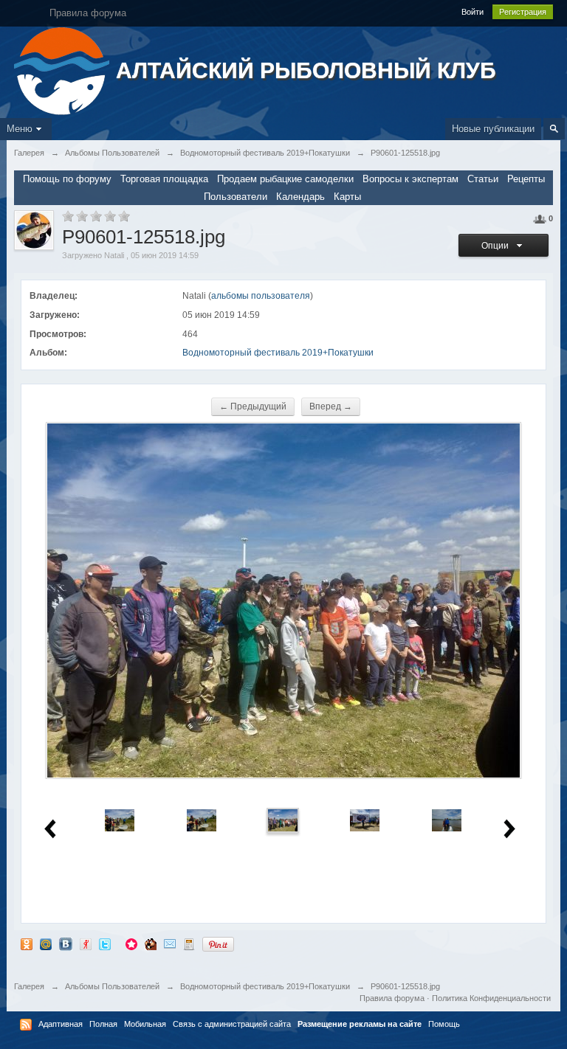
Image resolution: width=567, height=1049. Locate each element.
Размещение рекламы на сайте (360, 1023)
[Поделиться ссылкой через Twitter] (105, 943)
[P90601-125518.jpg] (283, 819)
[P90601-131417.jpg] (364, 819)
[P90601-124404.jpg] (119, 819)
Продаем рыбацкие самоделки (285, 178)
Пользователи (235, 196)
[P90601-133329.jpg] (446, 819)
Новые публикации (493, 128)
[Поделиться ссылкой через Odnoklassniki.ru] (26, 943)
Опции (497, 245)
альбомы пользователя (260, 296)
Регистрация (522, 11)
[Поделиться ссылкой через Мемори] (131, 943)
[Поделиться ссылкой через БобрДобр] (151, 943)
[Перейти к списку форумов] (63, 69)
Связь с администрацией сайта (232, 1023)
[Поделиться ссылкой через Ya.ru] (86, 943)
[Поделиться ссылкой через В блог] (189, 943)
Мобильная (145, 1023)
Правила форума (392, 998)
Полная (103, 1023)
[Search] (554, 128)
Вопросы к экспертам (410, 178)
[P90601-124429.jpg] (201, 819)
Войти (472, 11)
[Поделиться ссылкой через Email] (170, 943)
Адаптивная (60, 1023)
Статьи (482, 178)
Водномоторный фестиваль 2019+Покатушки (278, 352)
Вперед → (330, 406)
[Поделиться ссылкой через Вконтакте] (65, 943)
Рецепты (526, 178)
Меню (19, 128)
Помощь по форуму (67, 178)
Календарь (300, 196)
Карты (347, 196)
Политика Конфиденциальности (491, 998)
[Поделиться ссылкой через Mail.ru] (46, 943)
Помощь (444, 1023)
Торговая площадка (164, 178)
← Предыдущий (252, 406)
